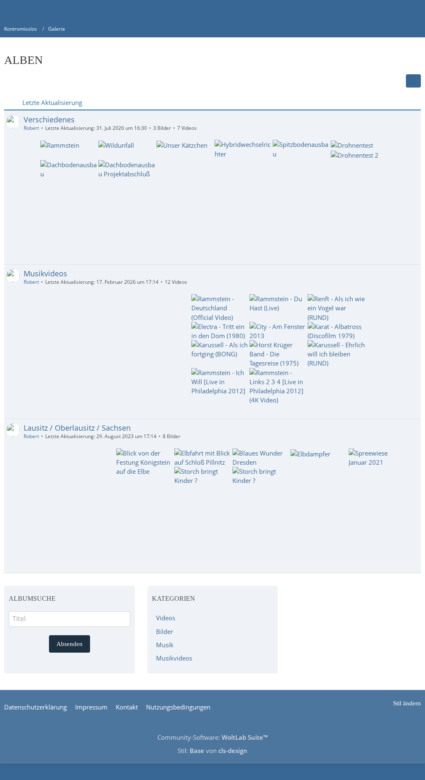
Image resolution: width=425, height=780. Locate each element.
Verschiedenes (49, 119)
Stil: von (212, 750)
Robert (31, 128)
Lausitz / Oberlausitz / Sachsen (77, 428)
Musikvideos (45, 273)
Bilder (164, 631)
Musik (164, 645)
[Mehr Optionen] (413, 81)
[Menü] (414, 10)
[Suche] (372, 10)
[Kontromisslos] (4, 10)
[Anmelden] (393, 10)
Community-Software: (212, 737)
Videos (165, 618)
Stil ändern (407, 703)
